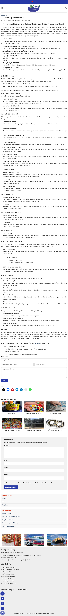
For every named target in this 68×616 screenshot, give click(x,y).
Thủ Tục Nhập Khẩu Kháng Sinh (11, 516)
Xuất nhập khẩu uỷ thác (8, 574)
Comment (7, 445)
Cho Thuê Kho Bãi (7, 578)
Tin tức (4, 498)
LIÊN (36, 343)
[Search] (66, 8)
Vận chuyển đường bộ (8, 581)
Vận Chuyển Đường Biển (8, 567)
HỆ (39, 343)
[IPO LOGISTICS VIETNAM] (34, 8)
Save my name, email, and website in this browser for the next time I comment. (29, 483)
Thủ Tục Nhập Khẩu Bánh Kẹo (10, 523)
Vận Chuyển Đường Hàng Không (10, 569)
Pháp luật (4, 15)
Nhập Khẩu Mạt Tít (7, 513)
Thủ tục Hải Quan (6, 571)
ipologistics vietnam (48, 613)
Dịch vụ (4, 502)
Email (6, 467)
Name (6, 460)
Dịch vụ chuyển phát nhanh (9, 576)
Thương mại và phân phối (8, 583)
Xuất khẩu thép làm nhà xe (9, 526)
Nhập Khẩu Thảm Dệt (8, 520)
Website (6, 474)
